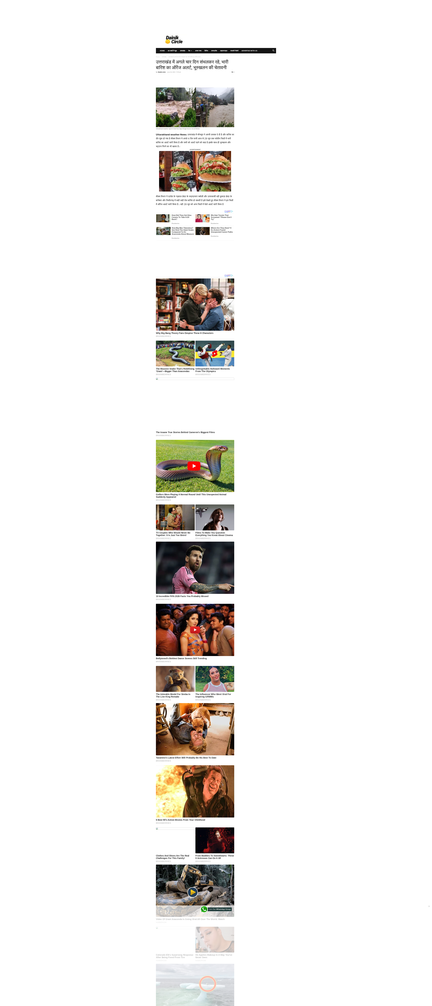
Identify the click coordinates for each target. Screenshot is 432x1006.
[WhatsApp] (187, 81)
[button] (273, 51)
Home (162, 51)
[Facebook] (171, 81)
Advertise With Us (249, 51)
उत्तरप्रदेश (214, 51)
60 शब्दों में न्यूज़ (172, 51)
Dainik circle (162, 72)
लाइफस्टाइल (223, 51)
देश (189, 51)
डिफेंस (206, 51)
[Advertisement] (67, 16)
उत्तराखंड (182, 51)
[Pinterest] (182, 81)
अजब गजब (198, 51)
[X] (176, 81)
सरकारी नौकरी (234, 51)
